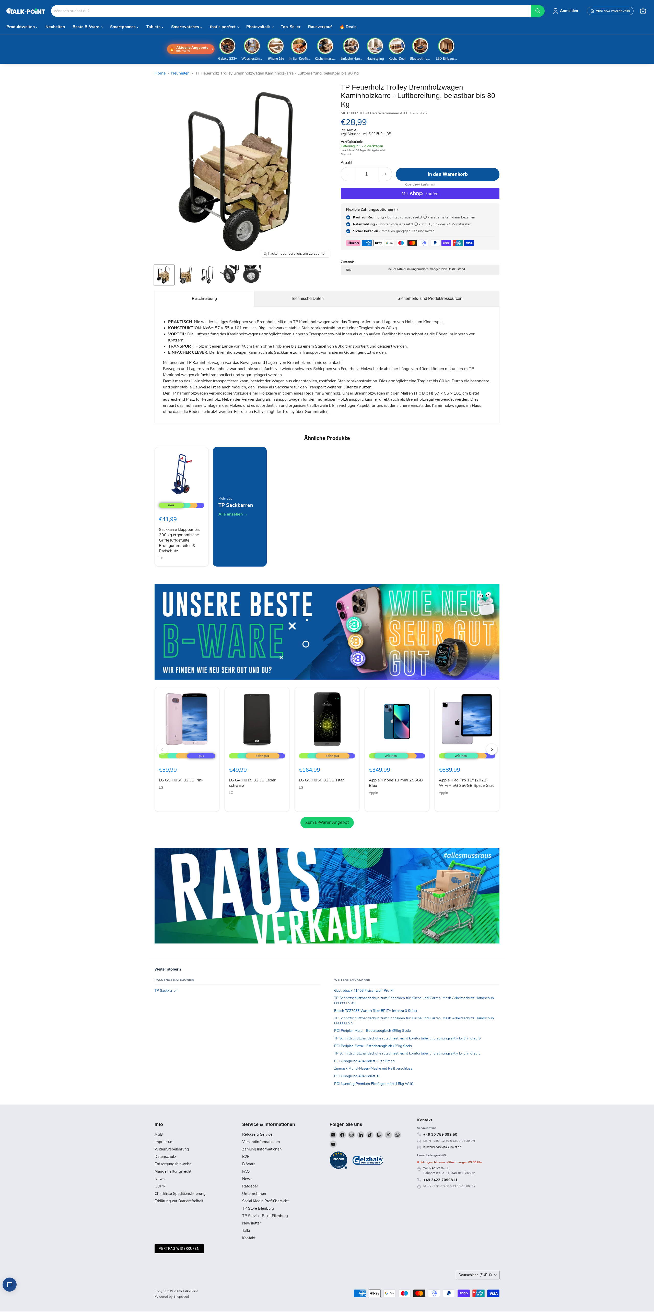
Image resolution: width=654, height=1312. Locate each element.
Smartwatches (185, 27)
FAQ (246, 1171)
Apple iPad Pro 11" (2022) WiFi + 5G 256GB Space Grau (467, 782)
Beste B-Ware (86, 27)
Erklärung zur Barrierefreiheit (179, 1201)
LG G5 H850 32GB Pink (181, 780)
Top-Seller (290, 27)
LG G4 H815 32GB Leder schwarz (252, 782)
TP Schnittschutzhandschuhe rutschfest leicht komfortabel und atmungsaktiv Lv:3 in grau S (407, 1038)
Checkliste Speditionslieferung (180, 1193)
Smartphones (123, 27)
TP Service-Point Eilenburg (265, 1215)
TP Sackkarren (166, 990)
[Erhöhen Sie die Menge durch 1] (385, 174)
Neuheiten (55, 27)
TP (161, 558)
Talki (246, 1230)
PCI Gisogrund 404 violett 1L (357, 1076)
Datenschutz (165, 1156)
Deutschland (475, 1274)
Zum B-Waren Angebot (327, 822)
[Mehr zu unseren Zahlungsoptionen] (396, 209)
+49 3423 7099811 (440, 1179)
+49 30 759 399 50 (440, 1134)
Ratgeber (250, 1186)
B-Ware (248, 1164)
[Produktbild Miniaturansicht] (164, 275)
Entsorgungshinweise (173, 1164)
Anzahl (346, 163)
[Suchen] (538, 11)
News (160, 1178)
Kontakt (248, 1238)
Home (160, 73)
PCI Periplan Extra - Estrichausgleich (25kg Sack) (373, 1046)
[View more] (327, 632)
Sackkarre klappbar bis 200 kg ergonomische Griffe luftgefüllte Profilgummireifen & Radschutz (179, 540)
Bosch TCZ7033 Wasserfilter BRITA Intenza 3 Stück (375, 1010)
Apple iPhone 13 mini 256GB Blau (396, 782)
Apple (373, 793)
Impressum (164, 1141)
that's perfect (223, 27)
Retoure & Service (257, 1134)
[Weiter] (491, 749)
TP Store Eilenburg (258, 1208)
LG (161, 787)
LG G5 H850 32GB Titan (322, 780)
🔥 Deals (348, 27)
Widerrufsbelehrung (172, 1149)
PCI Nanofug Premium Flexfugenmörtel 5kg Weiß (373, 1083)
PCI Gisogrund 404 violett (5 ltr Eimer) (364, 1061)
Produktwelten (21, 27)
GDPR (160, 1186)
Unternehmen (254, 1193)
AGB (159, 1134)
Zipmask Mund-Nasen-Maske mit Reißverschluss (373, 1068)
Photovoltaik (258, 27)
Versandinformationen (261, 1141)
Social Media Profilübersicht (265, 1201)
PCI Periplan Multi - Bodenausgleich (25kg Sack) (372, 1030)
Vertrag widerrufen (179, 1248)
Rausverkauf (320, 27)
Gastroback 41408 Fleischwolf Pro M (363, 990)
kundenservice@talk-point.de (442, 1147)
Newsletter (251, 1223)
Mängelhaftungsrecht (173, 1171)
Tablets (153, 27)
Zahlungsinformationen (262, 1149)
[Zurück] (162, 749)
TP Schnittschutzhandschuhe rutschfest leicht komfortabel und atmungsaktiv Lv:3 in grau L (407, 1053)
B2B (246, 1156)
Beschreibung (204, 298)
